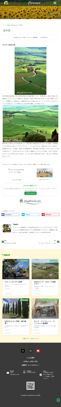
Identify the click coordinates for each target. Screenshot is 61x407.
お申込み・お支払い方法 (30, 361)
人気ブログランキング (44, 179)
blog (8, 25)
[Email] (8, 373)
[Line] (41, 375)
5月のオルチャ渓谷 (16, 25)
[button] (54, 3)
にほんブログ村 (16, 179)
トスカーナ (29, 37)
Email (12, 371)
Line (44, 371)
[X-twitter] (23, 350)
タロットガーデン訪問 (13, 282)
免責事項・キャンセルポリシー (30, 365)
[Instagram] (30, 350)
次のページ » (34, 338)
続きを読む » (7, 288)
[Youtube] (38, 350)
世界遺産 (35, 37)
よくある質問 (30, 357)
